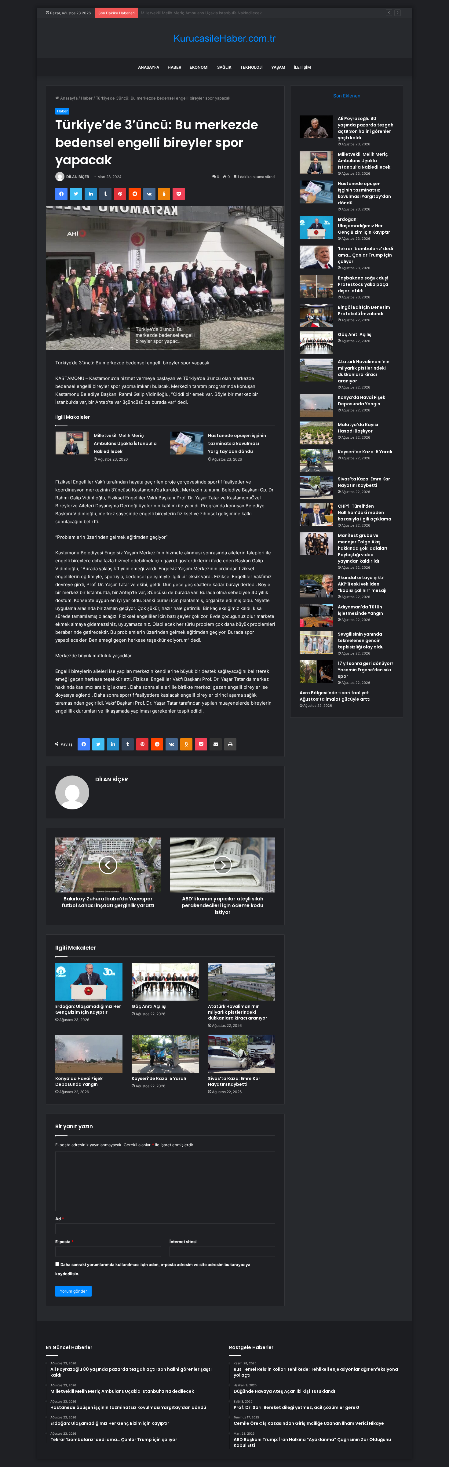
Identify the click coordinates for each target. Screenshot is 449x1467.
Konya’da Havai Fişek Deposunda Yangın (79, 1081)
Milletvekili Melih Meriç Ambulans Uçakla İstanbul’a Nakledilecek (125, 443)
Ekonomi (199, 67)
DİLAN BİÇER (77, 176)
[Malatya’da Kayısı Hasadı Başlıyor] (316, 432)
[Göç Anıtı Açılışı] (165, 982)
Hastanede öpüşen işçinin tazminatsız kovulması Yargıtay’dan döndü (205, 12)
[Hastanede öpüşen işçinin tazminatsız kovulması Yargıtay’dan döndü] (186, 443)
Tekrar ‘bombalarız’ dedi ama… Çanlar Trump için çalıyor (365, 255)
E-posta (64, 1241)
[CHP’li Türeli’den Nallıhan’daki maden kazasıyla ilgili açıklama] (316, 514)
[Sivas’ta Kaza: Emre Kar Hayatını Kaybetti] (241, 1054)
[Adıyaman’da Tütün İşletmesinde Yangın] (316, 615)
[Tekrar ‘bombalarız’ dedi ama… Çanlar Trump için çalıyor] (316, 257)
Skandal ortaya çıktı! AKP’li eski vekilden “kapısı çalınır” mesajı (362, 584)
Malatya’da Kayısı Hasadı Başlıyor (358, 427)
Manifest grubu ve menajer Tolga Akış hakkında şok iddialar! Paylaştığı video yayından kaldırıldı (362, 548)
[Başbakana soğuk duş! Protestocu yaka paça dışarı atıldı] (316, 286)
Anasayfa (148, 67)
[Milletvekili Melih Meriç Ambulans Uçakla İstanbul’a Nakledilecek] (72, 443)
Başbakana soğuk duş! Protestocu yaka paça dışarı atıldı (363, 284)
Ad (59, 1218)
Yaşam (278, 67)
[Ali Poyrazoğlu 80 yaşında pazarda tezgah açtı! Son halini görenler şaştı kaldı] (316, 126)
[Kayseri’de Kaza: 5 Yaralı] (165, 1054)
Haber (174, 67)
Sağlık (224, 67)
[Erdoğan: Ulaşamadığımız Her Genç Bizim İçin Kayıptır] (88, 982)
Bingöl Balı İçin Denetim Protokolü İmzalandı (364, 310)
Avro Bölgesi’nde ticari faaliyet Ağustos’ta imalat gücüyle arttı (335, 696)
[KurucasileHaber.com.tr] (224, 38)
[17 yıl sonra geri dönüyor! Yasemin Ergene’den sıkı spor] (316, 671)
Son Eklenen (346, 96)
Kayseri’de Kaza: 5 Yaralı (159, 1078)
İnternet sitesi (183, 1241)
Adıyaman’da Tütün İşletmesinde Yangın (360, 610)
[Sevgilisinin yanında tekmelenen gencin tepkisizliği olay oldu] (316, 642)
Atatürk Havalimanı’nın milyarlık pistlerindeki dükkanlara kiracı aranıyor (237, 1012)
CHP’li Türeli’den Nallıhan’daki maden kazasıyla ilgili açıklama (364, 512)
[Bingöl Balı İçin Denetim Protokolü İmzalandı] (316, 315)
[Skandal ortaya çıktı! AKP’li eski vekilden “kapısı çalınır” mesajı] (316, 586)
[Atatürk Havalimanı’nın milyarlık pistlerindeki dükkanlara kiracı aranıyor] (241, 982)
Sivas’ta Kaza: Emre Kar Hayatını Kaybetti (234, 1081)
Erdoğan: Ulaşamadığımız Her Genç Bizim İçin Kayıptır (88, 1009)
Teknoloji (251, 67)
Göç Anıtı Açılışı (149, 1006)
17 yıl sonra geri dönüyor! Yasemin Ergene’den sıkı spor (365, 669)
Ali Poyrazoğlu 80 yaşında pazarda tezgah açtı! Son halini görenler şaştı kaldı (365, 128)
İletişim (302, 67)
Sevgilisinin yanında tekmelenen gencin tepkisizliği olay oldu (361, 640)
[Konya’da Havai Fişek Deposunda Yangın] (88, 1054)
